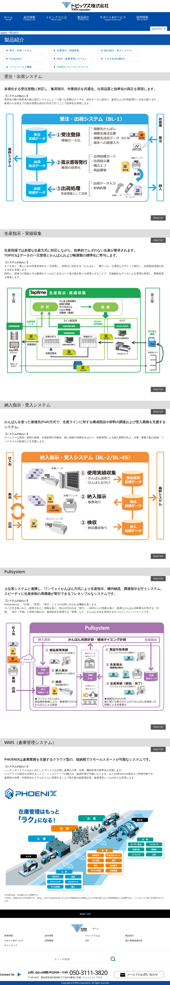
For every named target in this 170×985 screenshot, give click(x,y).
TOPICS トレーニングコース (72, 66)
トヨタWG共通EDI (114, 58)
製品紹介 (129, 935)
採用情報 (142, 18)
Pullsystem (15, 58)
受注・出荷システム (20, 50)
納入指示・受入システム (118, 50)
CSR (87, 940)
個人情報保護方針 (134, 940)
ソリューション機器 (20, 66)
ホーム (8, 18)
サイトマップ (10, 945)
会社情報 (49, 935)
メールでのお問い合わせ (142, 974)
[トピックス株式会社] (85, 6)
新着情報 (8, 935)
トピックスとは (92, 935)
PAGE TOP (158, 217)
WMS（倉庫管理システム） (72, 58)
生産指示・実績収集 (68, 50)
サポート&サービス (13, 940)
